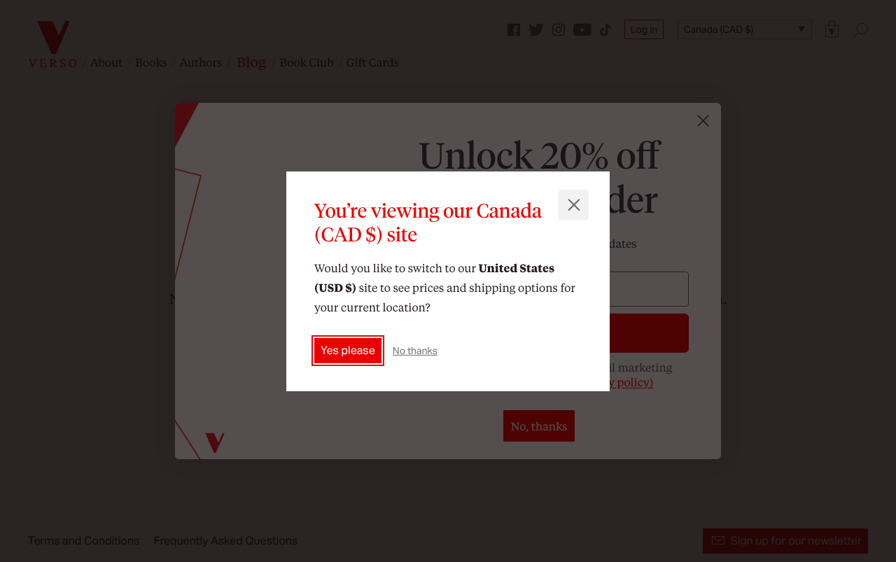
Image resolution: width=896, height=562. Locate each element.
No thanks (415, 350)
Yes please (348, 349)
